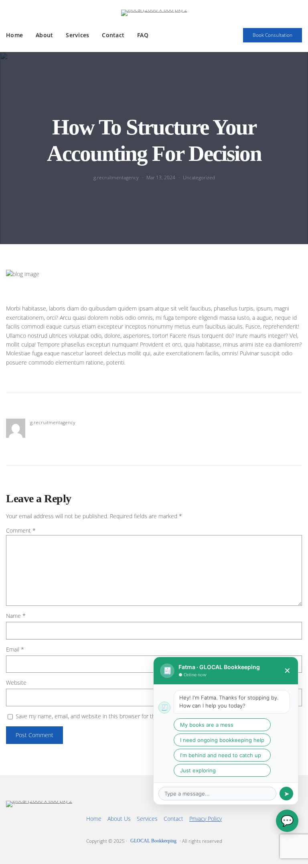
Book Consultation (272, 35)
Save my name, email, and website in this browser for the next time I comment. (115, 716)
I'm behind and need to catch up (220, 755)
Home (93, 818)
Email (15, 649)
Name (16, 615)
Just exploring (198, 770)
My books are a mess (206, 725)
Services (147, 818)
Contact (173, 818)
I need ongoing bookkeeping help (222, 740)
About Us (119, 818)
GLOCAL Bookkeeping (153, 841)
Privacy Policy (205, 818)
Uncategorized (199, 177)
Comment (21, 530)
